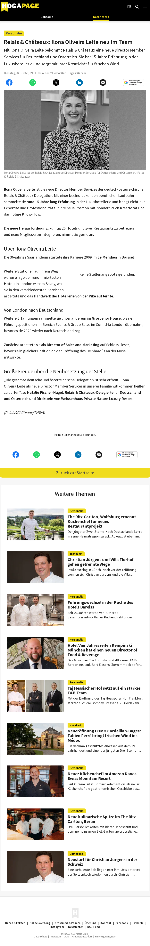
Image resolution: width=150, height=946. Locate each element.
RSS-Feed (93, 927)
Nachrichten (101, 17)
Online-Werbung (39, 923)
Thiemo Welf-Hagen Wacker (68, 73)
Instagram (57, 927)
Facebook (122, 923)
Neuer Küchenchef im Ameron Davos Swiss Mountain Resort (102, 776)
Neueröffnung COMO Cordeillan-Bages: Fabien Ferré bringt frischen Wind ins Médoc (104, 735)
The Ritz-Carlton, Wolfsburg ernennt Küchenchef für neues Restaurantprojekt (102, 521)
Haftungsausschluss (82, 936)
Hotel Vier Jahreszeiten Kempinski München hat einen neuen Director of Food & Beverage (102, 650)
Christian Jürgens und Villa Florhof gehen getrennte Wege (101, 562)
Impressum (56, 936)
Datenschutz (40, 936)
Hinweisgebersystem (105, 936)
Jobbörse (47, 17)
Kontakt (105, 923)
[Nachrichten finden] (137, 7)
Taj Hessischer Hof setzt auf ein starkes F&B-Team (104, 690)
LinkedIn (138, 923)
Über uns (90, 923)
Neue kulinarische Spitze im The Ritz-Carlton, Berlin (102, 819)
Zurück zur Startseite (75, 472)
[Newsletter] (129, 7)
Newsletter (75, 927)
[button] (145, 7)
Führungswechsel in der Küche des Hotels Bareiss (100, 605)
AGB (66, 936)
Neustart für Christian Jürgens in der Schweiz (102, 862)
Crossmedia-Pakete (67, 923)
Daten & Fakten (15, 923)
